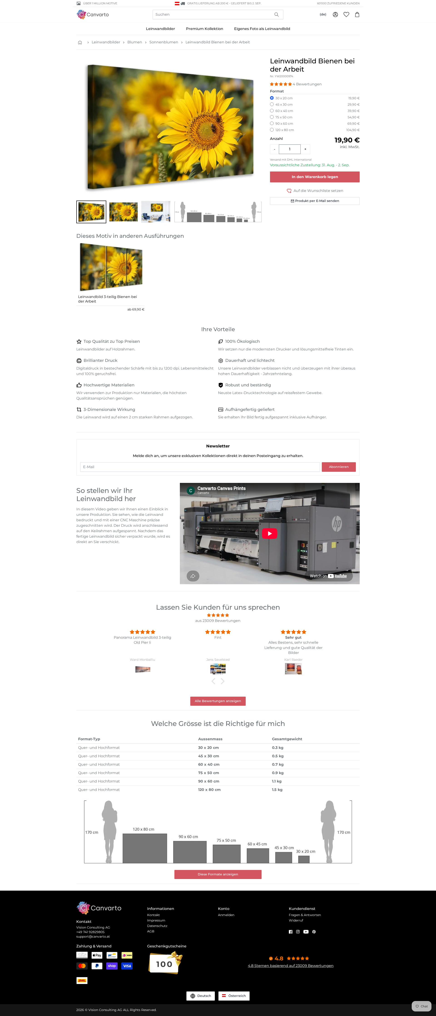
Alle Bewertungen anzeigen (218, 701)
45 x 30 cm (284, 104)
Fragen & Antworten (305, 915)
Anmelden (226, 915)
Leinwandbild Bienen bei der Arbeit (218, 42)
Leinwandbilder (160, 29)
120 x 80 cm (284, 130)
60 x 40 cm (284, 111)
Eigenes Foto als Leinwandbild (262, 29)
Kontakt (153, 915)
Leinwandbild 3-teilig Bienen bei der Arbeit (107, 299)
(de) (323, 14)
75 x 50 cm (283, 117)
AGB (150, 931)
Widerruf (296, 920)
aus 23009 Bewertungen (217, 621)
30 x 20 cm (284, 98)
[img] (218, 615)
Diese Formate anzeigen (218, 874)
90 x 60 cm (284, 124)
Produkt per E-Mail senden (317, 201)
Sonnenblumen (163, 42)
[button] (91, 212)
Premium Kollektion (204, 29)
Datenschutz (157, 926)
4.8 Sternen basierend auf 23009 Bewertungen (291, 966)
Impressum (156, 920)
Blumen (134, 42)
